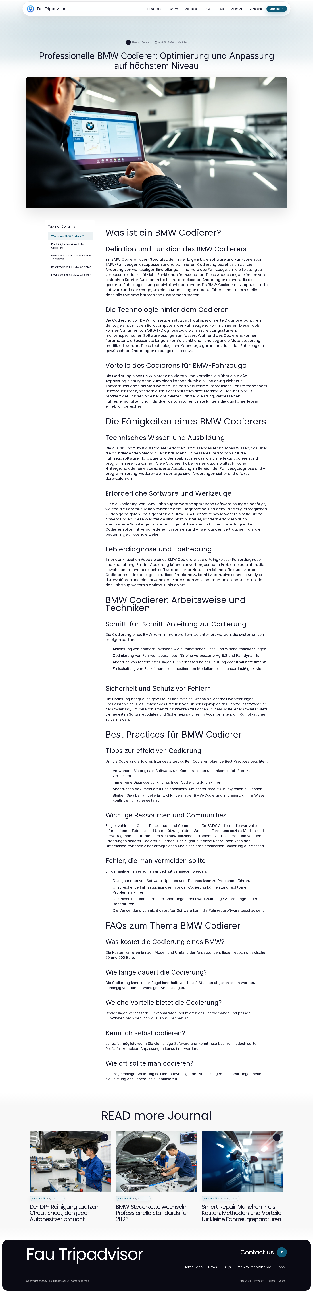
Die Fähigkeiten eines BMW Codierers (67, 246)
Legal (282, 1280)
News (212, 1267)
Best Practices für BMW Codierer (71, 266)
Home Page (193, 1267)
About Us (245, 1280)
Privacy (259, 1280)
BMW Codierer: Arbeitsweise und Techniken (71, 257)
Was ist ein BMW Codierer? (67, 236)
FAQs (227, 1267)
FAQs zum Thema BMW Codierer (71, 274)
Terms (271, 1280)
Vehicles (182, 42)
